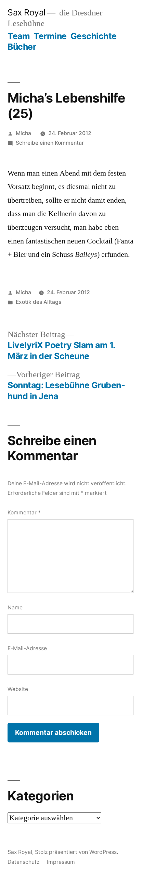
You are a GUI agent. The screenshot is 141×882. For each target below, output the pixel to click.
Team (19, 36)
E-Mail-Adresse (27, 648)
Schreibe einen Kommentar (50, 143)
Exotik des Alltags (38, 302)
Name (15, 607)
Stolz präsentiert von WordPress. (76, 852)
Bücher (22, 46)
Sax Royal (27, 12)
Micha (23, 133)
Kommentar (24, 512)
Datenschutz (23, 862)
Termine (50, 36)
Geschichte (93, 36)
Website (18, 689)
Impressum (61, 862)
